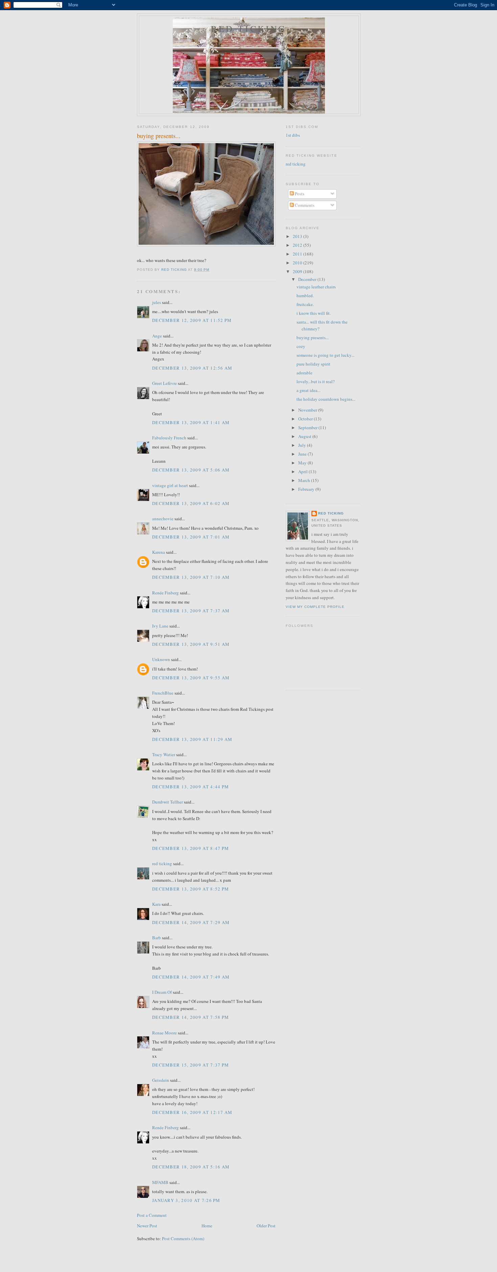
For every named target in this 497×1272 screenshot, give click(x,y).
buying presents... (313, 337)
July (302, 445)
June (303, 454)
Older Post (266, 1226)
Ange (157, 336)
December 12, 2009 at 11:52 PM (192, 320)
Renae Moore (164, 1033)
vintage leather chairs (316, 287)
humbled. (305, 295)
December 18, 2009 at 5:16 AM (191, 1167)
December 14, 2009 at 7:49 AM (191, 977)
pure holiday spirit (313, 364)
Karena (158, 552)
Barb (156, 938)
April (303, 471)
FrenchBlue (162, 693)
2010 (298, 263)
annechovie (162, 519)
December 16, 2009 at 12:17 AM (192, 1112)
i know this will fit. (314, 313)
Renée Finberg (165, 593)
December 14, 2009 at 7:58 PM (190, 1017)
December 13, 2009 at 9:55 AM (191, 678)
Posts (299, 194)
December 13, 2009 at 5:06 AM (191, 470)
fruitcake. (305, 304)
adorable (304, 373)
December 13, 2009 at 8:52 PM (190, 889)
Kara (156, 904)
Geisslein (160, 1080)
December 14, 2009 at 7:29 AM (191, 922)
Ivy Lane (160, 626)
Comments (304, 205)
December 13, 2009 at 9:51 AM (191, 644)
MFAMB (160, 1182)
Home (207, 1226)
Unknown (161, 659)
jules (156, 302)
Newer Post (147, 1226)
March (304, 480)
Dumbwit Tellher (167, 802)
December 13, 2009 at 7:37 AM (191, 611)
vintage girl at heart (170, 485)
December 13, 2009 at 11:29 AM (192, 739)
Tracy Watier (163, 754)
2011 (298, 254)
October (306, 419)
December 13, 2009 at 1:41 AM (191, 422)
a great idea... (309, 390)
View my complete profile (315, 607)
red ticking (248, 28)
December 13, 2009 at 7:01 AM (191, 537)
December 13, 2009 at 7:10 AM (191, 577)
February (306, 489)
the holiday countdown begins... (326, 399)
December (307, 279)
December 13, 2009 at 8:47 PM (190, 848)
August (305, 436)
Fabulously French (169, 438)
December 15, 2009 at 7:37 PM (190, 1065)
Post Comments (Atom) (183, 1238)
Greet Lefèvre (164, 383)
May (303, 463)
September (308, 427)
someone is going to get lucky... (325, 355)
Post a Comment (152, 1215)
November (308, 410)
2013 (298, 236)
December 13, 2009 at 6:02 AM (191, 503)
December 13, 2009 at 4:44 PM (190, 787)
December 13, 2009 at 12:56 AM (192, 368)
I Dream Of (162, 992)
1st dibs (293, 135)
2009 (298, 271)
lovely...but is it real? (316, 381)
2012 (298, 245)
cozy (301, 346)
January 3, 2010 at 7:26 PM (186, 1200)
